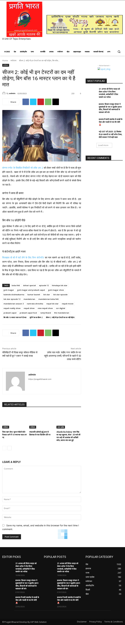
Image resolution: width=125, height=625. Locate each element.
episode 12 (44, 285)
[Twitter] (33, 102)
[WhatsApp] (48, 102)
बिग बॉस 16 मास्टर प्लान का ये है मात (15, 317)
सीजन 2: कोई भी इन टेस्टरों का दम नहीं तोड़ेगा (60, 317)
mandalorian (29, 299)
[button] (119, 52)
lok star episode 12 (12, 299)
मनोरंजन (13, 60)
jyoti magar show (56, 290)
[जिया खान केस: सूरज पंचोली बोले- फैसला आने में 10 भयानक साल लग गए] (14, 420)
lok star (46, 294)
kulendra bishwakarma (14, 294)
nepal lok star (52, 303)
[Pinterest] (40, 102)
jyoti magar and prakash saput (31, 290)
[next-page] (9, 448)
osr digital (60, 308)
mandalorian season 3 (14, 303)
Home (5, 60)
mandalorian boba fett (48, 299)
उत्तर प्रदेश (60, 427)
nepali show (29, 308)
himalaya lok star (59, 285)
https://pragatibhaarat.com (39, 379)
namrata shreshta (35, 303)
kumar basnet (34, 294)
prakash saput (10, 313)
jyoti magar (9, 290)
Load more (103, 145)
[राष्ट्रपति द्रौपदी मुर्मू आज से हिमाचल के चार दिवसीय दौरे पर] (41, 420)
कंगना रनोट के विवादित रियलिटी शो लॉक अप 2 (22, 167)
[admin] (4, 93)
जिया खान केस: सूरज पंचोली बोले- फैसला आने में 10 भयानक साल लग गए (14, 435)
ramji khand (45, 313)
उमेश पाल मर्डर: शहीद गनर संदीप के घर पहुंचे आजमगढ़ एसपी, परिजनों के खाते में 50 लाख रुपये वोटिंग (62, 356)
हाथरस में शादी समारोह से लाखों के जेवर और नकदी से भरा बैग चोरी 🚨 (110, 122)
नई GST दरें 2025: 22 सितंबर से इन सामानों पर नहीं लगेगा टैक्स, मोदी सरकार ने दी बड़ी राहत (110, 134)
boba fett (16, 285)
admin (12, 93)
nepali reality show (12, 308)
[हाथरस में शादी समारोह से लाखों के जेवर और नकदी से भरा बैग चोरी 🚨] (91, 122)
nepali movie (67, 303)
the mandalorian (61, 313)
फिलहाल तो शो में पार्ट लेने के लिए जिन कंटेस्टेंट (23, 257)
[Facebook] (25, 102)
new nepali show (45, 308)
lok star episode (60, 294)
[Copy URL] (55, 102)
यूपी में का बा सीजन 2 (36, 317)
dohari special (29, 285)
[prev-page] (4, 448)
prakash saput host (28, 313)
